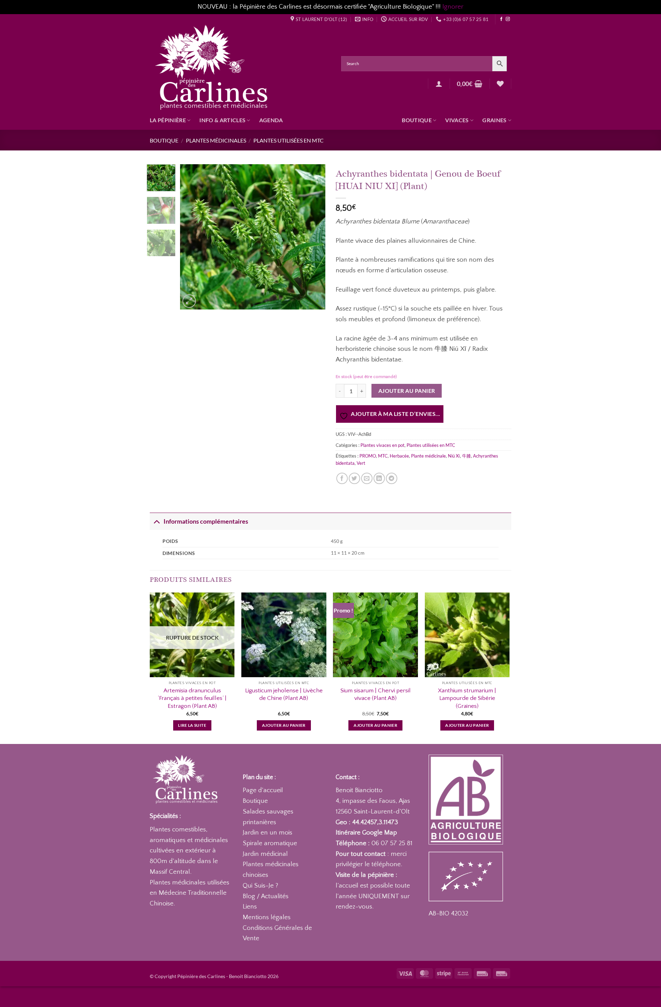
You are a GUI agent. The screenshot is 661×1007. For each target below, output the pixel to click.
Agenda (271, 120)
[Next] (314, 236)
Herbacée (399, 456)
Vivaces (457, 120)
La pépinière (168, 120)
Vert (361, 463)
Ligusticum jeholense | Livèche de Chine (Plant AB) (284, 694)
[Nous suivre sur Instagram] (508, 19)
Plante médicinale (428, 456)
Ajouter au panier (406, 391)
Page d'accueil (263, 790)
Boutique (417, 120)
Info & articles (222, 120)
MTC (383, 456)
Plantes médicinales (216, 140)
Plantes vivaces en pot (382, 445)
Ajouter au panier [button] (284, 725)
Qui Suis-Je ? (260, 885)
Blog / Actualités (265, 896)
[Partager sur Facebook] (342, 478)
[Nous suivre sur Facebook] (501, 19)
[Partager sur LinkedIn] (379, 478)
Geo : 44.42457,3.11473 (367, 822)
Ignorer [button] (452, 6)
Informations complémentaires (206, 521)
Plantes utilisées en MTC (288, 140)
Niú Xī (454, 456)
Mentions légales (267, 917)
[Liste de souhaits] (500, 83)
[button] (439, 83)
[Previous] (192, 236)
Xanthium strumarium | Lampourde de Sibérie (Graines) (467, 698)
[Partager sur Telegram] (391, 478)
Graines (494, 120)
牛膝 (466, 456)
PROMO (367, 456)
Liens (250, 906)
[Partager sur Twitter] (354, 478)
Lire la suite (192, 725)
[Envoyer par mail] (367, 478)
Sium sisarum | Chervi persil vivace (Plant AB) (375, 694)
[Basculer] (156, 521)
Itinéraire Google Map (366, 832)
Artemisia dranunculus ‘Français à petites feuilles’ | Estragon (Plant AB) (192, 698)
